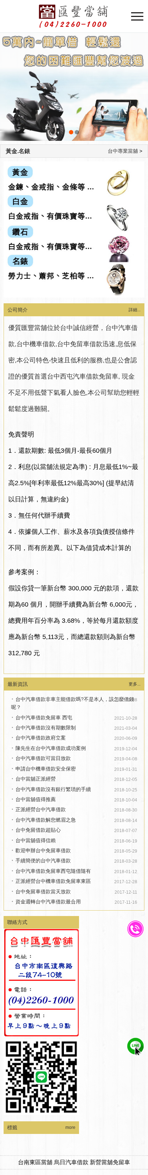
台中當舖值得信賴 (35, 840)
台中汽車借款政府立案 (40, 738)
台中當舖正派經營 (35, 779)
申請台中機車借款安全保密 (45, 769)
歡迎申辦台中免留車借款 (43, 850)
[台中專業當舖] (74, 16)
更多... (134, 684)
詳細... (134, 309)
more (70, 1127)
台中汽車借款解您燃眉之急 (45, 820)
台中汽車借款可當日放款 (43, 758)
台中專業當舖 (123, 151)
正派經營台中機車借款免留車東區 (53, 881)
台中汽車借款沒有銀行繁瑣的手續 (53, 789)
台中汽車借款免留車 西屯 (43, 717)
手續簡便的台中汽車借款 (43, 860)
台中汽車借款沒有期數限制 (45, 728)
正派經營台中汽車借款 (40, 809)
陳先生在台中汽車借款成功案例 (50, 748)
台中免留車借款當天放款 (43, 891)
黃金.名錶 (18, 151)
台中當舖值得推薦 (35, 799)
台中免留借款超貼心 (38, 830)
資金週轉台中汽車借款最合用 (48, 901)
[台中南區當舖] (74, 87)
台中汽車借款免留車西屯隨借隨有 (53, 871)
